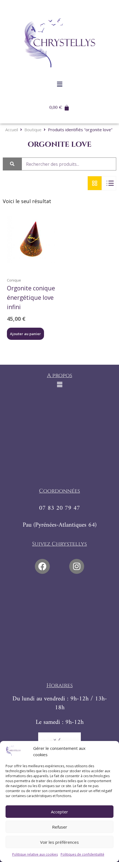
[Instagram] (76, 566)
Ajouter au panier (25, 333)
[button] (59, 84)
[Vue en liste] (109, 183)
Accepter (59, 811)
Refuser (59, 827)
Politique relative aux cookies (35, 854)
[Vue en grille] (94, 183)
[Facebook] (42, 566)
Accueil (11, 129)
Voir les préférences (59, 842)
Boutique (33, 129)
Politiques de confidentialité (82, 854)
